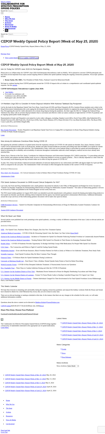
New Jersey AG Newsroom (10, 173)
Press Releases (66, 357)
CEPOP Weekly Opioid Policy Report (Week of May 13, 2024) (82, 327)
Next (8, 54)
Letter (3, 135)
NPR (2, 230)
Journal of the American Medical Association (15, 236)
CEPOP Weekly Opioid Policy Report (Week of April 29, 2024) (82, 335)
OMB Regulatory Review (9, 205)
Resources (9, 416)
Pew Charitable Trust (7, 268)
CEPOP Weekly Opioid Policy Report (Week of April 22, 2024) (82, 339)
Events (64, 349)
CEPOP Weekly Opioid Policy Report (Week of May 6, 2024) (82, 331)
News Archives (62, 366)
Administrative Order (8, 176)
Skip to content (6, 2)
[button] (6, 30)
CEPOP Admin (6, 306)
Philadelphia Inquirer (7, 250)
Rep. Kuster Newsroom (8, 130)
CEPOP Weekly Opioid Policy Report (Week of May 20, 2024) (82, 323)
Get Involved (10, 424)
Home (8, 400)
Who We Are (10, 404)
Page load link (5, 430)
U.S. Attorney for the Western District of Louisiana (17, 275)
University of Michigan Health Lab (12, 261)
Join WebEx (9, 92)
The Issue (9, 408)
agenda (14, 85)
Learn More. (5, 327)
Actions (8, 412)
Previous (3, 54)
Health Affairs (5, 243)
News (41, 306)
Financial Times (6, 257)
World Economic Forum (9, 264)
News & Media (11, 420)
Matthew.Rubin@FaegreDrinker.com (47, 302)
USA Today (5, 247)
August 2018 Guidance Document (12, 210)
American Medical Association (11, 233)
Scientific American (7, 254)
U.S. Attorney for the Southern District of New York (18, 271)
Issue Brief (74, 233)
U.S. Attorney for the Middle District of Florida (16, 278)
